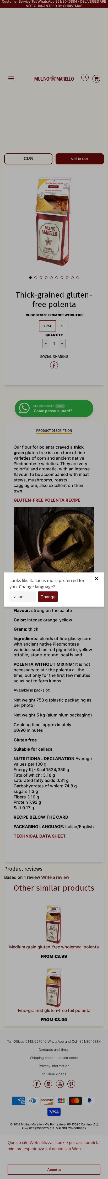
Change (48, 596)
